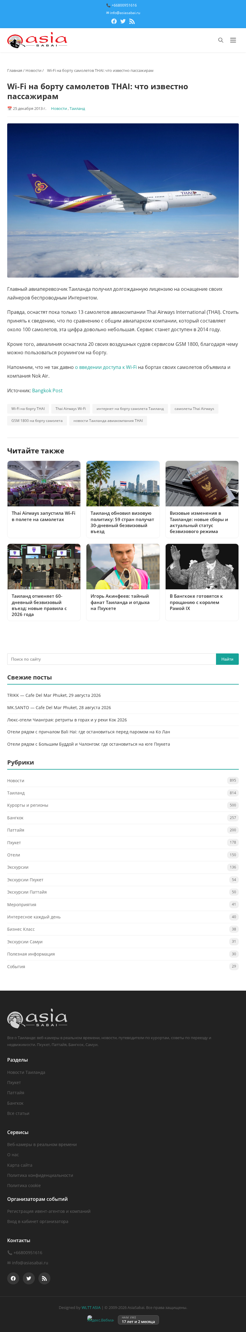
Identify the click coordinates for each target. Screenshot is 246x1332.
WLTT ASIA (91, 1307)
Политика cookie (24, 1185)
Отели (13, 855)
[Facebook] (114, 22)
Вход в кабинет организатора (37, 1221)
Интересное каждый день (34, 917)
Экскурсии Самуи (25, 941)
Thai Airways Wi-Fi (71, 408)
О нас (13, 1154)
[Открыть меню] (233, 40)
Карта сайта (19, 1165)
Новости (33, 70)
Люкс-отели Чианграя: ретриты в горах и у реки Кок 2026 (67, 720)
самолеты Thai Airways (194, 408)
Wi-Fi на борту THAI (28, 408)
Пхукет (14, 842)
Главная (14, 70)
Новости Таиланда (26, 1072)
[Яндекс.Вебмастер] (100, 1320)
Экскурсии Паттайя (27, 892)
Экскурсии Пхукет (25, 880)
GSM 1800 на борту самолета (37, 420)
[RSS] (132, 22)
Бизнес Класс (21, 929)
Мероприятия (21, 904)
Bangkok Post (47, 390)
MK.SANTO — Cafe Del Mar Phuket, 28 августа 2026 (59, 707)
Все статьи (18, 1113)
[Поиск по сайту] (220, 40)
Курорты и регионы (27, 805)
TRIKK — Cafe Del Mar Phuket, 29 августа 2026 (54, 695)
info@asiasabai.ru (30, 1263)
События (16, 966)
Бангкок (15, 818)
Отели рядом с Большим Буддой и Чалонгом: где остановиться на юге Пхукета (88, 744)
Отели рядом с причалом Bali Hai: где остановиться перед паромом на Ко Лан (88, 732)
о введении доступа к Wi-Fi (106, 367)
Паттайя (15, 830)
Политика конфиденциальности (40, 1175)
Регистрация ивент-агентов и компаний (49, 1211)
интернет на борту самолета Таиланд (130, 408)
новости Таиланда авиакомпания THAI (108, 420)
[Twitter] (123, 22)
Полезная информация (31, 954)
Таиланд (77, 108)
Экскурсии (17, 867)
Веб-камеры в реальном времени (42, 1144)
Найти (227, 659)
